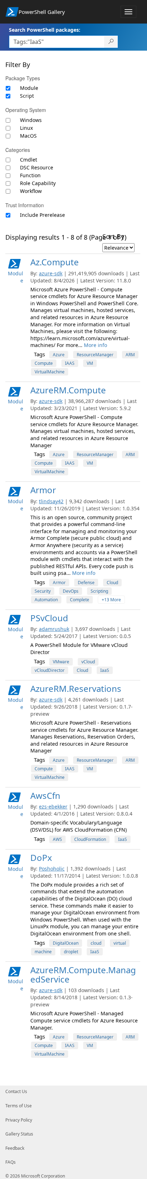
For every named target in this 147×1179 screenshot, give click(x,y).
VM (90, 363)
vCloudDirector (50, 670)
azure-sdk (50, 273)
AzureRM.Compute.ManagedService (83, 974)
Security (43, 591)
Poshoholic (52, 868)
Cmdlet (28, 159)
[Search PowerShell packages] (111, 41)
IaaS (104, 670)
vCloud (88, 662)
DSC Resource (36, 167)
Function (30, 175)
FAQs (10, 1162)
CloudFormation (90, 839)
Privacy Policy (18, 1120)
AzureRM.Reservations (75, 688)
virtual (119, 943)
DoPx (41, 857)
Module (29, 88)
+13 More (111, 600)
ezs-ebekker (53, 806)
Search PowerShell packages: (44, 29)
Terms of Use (18, 1106)
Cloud (112, 583)
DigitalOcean (65, 943)
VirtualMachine (50, 372)
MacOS (28, 135)
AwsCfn (45, 795)
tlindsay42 (51, 501)
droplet (71, 952)
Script (27, 95)
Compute (44, 363)
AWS (57, 839)
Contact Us (16, 1091)
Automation (46, 600)
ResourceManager (95, 355)
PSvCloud (49, 618)
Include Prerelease (42, 214)
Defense (86, 583)
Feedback (14, 1148)
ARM (130, 355)
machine (43, 952)
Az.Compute (54, 262)
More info (95, 345)
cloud (96, 943)
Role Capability (38, 183)
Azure (59, 355)
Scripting (99, 591)
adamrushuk (54, 629)
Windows (31, 120)
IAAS (70, 363)
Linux (26, 127)
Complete (79, 600)
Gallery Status (19, 1134)
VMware (61, 662)
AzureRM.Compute (68, 390)
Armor (43, 490)
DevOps (70, 591)
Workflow (31, 191)
